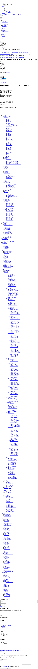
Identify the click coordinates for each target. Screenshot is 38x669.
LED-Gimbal (6, 172)
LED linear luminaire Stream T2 (10, 186)
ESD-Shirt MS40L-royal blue (12, 278)
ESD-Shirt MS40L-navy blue (12, 279)
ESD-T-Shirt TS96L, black (14, 389)
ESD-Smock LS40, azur (13, 434)
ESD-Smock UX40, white (13, 415)
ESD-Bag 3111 (8, 508)
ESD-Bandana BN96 (11, 472)
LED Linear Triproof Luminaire (10, 187)
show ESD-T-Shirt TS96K (13, 369)
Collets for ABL (6, 522)
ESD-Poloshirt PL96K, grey (14, 336)
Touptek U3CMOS (7, 543)
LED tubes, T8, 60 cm (9, 137)
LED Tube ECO (8, 119)
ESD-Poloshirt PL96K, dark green (15, 334)
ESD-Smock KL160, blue (13, 454)
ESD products (4, 269)
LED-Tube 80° (8, 118)
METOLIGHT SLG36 (9, 217)
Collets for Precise (6, 521)
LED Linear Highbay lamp (10, 185)
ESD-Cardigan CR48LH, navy (12, 407)
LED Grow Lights (5, 24)
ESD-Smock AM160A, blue (14, 445)
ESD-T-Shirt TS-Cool (11, 360)
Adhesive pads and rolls (7, 252)
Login (3, 6)
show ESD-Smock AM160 (14, 441)
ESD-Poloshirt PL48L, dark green (15, 319)
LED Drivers (4, 223)
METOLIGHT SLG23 (9, 214)
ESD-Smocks (8, 412)
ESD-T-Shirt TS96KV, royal (14, 372)
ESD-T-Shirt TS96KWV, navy (14, 373)
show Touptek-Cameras (7, 527)
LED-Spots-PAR (8, 148)
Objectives (5, 564)
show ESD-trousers (10, 458)
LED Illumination (4, 21)
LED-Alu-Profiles (5, 22)
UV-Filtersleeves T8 (9, 583)
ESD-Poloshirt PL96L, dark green (15, 342)
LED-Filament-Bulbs (9, 143)
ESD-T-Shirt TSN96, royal (14, 381)
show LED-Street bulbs (9, 210)
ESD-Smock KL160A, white (14, 455)
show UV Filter (6, 579)
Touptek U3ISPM (6, 544)
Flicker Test (6, 248)
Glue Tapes (4, 37)
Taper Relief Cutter (9, 499)
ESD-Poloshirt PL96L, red (13, 344)
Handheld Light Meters (7, 245)
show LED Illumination (7, 116)
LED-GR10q (8, 156)
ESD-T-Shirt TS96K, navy (14, 375)
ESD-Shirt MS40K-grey (11, 284)
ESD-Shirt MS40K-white (11, 283)
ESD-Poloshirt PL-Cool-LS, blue (14, 332)
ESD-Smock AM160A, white (14, 443)
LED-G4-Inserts (8, 149)
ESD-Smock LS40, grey (13, 433)
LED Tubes (6, 117)
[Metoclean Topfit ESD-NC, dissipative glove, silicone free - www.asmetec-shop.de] (12, 57)
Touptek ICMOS (6, 535)
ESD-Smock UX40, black (13, 421)
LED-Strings (6, 157)
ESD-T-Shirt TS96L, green (14, 391)
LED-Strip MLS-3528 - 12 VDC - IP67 (12, 162)
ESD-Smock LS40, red (13, 429)
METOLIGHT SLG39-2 (9, 220)
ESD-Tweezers (6, 495)
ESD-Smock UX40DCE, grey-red (15, 425)
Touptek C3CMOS (7, 529)
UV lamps (3, 36)
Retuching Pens (6, 576)
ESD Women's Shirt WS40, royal (13, 292)
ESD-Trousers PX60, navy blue (12, 460)
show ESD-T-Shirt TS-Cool (14, 361)
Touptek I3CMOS (6, 533)
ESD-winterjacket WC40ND (12, 477)
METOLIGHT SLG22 (9, 213)
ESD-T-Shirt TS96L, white (14, 388)
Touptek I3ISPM (6, 534)
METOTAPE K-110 (7, 596)
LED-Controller (6, 166)
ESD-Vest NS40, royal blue (12, 463)
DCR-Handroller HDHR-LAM (8, 266)
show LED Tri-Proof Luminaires (11, 194)
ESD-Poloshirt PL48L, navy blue (14, 321)
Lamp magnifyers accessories (8, 571)
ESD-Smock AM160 (11, 440)
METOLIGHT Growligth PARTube (9, 241)
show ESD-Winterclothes (11, 471)
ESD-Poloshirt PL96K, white (14, 339)
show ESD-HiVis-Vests (11, 468)
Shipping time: (2, 65)
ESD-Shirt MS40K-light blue (12, 286)
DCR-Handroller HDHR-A (8, 265)
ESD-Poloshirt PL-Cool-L (11, 328)
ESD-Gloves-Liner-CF (9, 485)
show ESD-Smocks (11, 413)
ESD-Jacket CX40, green (11, 301)
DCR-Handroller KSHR (7, 264)
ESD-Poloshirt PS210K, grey (14, 349)
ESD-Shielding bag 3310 (9, 505)
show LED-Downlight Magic (10, 176)
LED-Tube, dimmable (9, 126)
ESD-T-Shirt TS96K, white (14, 370)
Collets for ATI (6, 524)
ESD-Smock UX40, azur (13, 422)
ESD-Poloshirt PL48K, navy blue (15, 313)
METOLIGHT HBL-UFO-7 (10, 205)
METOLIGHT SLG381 (9, 219)
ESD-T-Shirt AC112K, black (14, 395)
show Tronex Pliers (7, 514)
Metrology (3, 33)
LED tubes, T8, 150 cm (9, 140)
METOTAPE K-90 (7, 595)
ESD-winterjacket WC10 (11, 475)
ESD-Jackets (8, 298)
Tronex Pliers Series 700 (7, 516)
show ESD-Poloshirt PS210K (14, 348)
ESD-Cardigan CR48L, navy (12, 405)
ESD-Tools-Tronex (7, 496)
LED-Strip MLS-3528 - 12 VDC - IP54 (12, 161)
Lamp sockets (6, 192)
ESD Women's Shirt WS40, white (13, 290)
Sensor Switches (4, 23)
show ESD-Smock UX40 (13, 414)
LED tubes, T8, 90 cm (9, 138)
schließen (5, 659)
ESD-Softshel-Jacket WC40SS (12, 478)
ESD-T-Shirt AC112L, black (14, 396)
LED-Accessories (6, 167)
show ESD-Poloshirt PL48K (14, 309)
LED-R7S (7, 150)
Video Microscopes (7, 567)
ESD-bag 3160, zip (9, 510)
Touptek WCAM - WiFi (7, 547)
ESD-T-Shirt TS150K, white (14, 366)
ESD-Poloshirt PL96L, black (14, 346)
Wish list (3, 13)
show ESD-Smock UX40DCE (14, 424)
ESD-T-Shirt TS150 (11, 363)
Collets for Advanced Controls (8, 523)
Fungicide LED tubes (9, 129)
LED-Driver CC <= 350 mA (8, 233)
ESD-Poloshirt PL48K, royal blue (15, 314)
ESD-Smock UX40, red (13, 416)
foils (2, 588)
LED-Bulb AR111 (8, 146)
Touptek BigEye (6, 528)
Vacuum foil (6, 591)
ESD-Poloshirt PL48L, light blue (14, 320)
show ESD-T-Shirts (11, 359)
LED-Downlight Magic (7, 175)
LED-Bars (5, 168)
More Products (2, 606)
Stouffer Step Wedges (7, 577)
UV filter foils (6, 580)
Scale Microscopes (7, 562)
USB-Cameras (6, 568)
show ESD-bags (8, 504)
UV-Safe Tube (6, 584)
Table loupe (6, 558)
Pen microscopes (6, 563)
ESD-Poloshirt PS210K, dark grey (15, 352)
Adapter (5, 191)
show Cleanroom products (8, 251)
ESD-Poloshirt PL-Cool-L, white (14, 329)
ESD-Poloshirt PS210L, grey (14, 355)
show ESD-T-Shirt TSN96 (13, 379)
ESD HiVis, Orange (11, 469)
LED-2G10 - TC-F (9, 152)
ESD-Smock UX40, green (13, 417)
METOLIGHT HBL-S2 (9, 204)
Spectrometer (6, 246)
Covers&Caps (6, 259)
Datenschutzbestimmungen (6, 657)
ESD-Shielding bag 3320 (9, 506)
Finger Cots (6, 480)
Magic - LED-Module (9, 178)
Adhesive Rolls (6, 253)
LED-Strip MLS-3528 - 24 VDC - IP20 (12, 163)
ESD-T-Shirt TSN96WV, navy (14, 384)
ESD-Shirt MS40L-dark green (12, 282)
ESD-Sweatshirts (8, 397)
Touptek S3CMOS (7, 540)
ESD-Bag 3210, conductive (10, 511)
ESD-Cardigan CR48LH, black (12, 408)
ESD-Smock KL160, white (14, 453)
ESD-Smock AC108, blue (13, 439)
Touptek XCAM (6, 548)
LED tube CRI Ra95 (9, 131)
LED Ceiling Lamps (7, 182)
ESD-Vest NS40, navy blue (12, 464)
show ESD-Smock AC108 (13, 437)
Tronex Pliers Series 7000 (8, 517)
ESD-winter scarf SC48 (11, 473)
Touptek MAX (6, 537)
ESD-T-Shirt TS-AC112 (11, 392)
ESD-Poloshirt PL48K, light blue (14, 312)
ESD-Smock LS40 (10, 427)
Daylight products (4, 32)
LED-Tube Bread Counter (10, 133)
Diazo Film (5, 575)
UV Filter (3, 35)
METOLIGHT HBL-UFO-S (10, 206)
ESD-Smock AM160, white (14, 442)
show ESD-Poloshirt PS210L (14, 354)
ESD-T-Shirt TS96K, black (14, 377)
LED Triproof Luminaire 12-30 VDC (11, 196)
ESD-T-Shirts (8, 358)
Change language (6, 4)
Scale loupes (6, 556)
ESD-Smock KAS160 (11, 448)
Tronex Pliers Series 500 (7, 515)
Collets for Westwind (7, 520)
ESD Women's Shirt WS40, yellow (13, 294)
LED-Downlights (6, 174)
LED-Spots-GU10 (8, 147)
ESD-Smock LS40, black (13, 432)
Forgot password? (8, 12)
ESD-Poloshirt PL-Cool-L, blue (14, 331)
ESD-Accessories (6, 493)
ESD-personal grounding (7, 488)
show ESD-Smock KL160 (13, 452)
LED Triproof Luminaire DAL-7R (11, 197)
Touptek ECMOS (6, 531)
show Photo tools (6, 574)
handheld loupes (6, 557)
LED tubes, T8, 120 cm (9, 139)
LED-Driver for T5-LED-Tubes (12, 125)
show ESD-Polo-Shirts (11, 307)
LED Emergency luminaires (8, 189)
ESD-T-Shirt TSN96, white (14, 380)
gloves (5, 258)
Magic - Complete (8, 177)
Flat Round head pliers (9, 502)
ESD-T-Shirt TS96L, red (13, 390)
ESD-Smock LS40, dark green (14, 436)
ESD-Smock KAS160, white (14, 450)
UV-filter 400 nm (6, 585)
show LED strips (8, 159)
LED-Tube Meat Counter (9, 132)
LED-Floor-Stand (6, 180)
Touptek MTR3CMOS (7, 539)
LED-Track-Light (6, 170)
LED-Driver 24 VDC (7, 229)
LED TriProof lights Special (10, 195)
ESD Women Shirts (9, 288)
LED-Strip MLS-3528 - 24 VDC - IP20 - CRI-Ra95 (13, 164)
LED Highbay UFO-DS (9, 207)
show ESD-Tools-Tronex (9, 497)
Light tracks (6, 171)
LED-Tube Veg (8, 136)
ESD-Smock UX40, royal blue (14, 420)
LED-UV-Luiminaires (7, 221)
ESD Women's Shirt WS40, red (12, 293)
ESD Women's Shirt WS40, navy (13, 297)
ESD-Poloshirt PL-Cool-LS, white (15, 330)
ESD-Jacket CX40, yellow (12, 302)
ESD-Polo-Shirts (8, 306)
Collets (3, 29)
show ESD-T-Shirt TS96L (13, 387)
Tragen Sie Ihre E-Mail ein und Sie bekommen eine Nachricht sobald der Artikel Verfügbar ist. (15, 655)
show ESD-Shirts (10, 274)
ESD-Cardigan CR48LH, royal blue (13, 406)
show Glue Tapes (6, 593)
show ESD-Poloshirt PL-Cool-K (14, 325)
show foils (5, 589)
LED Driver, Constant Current (8, 226)
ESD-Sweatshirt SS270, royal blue (13, 401)
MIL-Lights (4, 25)
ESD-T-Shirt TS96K (11, 368)
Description (4, 82)
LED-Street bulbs (6, 209)
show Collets (6, 519)
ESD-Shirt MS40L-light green (12, 281)
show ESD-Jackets (10, 299)
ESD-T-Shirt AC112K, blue (14, 394)
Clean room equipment (7, 268)
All (2, 20)
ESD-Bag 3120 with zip (9, 509)
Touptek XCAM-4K (7, 549)
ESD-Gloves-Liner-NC (9, 483)
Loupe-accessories (6, 561)
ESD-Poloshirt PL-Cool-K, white (14, 326)
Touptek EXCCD (6, 532)
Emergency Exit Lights (7, 188)
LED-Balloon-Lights (7, 200)
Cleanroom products (5, 250)
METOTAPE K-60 (7, 594)
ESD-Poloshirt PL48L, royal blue (14, 322)
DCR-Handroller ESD (7, 262)
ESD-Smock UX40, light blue (14, 419)
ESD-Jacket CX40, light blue (12, 304)
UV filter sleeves (6, 581)
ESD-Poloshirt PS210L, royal (14, 356)
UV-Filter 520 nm (6, 587)
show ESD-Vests (10, 461)
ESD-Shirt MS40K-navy (11, 287)
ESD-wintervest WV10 (11, 476)
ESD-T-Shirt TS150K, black (14, 367)
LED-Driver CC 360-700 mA (8, 234)
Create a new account (9, 11)
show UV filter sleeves (9, 582)
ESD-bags (5, 503)
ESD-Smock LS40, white (13, 428)
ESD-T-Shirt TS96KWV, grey (14, 376)
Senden (2, 659)
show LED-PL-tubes (9, 151)
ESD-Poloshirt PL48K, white (14, 315)
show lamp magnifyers (7, 570)
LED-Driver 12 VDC (7, 228)
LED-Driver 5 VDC (7, 227)
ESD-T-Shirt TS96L (11, 386)
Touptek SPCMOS (7, 541)
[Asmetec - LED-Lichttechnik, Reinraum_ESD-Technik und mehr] (11, 14)
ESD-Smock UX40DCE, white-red (15, 426)
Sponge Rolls (4, 38)
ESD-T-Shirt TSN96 (11, 378)
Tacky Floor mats (6, 255)
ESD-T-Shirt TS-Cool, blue (14, 362)
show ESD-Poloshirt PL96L (14, 341)
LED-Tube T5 (8, 123)
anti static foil (6, 271)
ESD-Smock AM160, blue (13, 444)
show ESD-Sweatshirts (11, 398)
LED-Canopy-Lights (7, 198)
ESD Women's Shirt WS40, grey (12, 295)
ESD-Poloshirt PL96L (11, 340)
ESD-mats (5, 491)
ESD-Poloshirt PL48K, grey (14, 311)
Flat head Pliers (8, 501)
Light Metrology (4, 26)
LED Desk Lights (6, 179)
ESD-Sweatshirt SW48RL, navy (12, 400)
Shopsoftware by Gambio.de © (15, 650)
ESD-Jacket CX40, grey (11, 303)
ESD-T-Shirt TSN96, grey (13, 385)
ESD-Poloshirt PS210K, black (14, 351)
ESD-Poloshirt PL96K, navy (14, 337)
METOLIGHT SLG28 (9, 215)
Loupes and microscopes (5, 31)
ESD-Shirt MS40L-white (11, 275)
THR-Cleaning (6, 260)
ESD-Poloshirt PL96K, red (14, 338)
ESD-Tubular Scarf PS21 (11, 474)
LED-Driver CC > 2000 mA (8, 236)
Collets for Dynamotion (7, 525)
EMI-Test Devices (6, 247)
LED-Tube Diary (8, 135)
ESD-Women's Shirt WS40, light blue (13, 291)
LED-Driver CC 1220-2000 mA (9, 235)
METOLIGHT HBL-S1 (9, 203)
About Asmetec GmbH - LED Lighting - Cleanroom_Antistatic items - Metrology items (15, 52)
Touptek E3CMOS (7, 530)
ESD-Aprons (8, 456)
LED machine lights (7, 173)
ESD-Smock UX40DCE (11, 423)
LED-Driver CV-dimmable (8, 232)
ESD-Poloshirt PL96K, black (14, 335)
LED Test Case (6, 190)
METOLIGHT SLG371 (9, 218)
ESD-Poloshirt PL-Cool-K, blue (14, 327)
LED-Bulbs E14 (8, 144)
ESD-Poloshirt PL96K (11, 333)
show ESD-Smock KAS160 (14, 449)
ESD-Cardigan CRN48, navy (12, 410)
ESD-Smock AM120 (11, 446)
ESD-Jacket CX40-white (11, 300)
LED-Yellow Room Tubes (10, 127)
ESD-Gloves (6, 481)
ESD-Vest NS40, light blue (12, 462)
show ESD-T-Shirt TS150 (13, 364)
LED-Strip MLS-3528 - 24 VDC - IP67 (12, 165)
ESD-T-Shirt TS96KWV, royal (14, 374)
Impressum (2, 650)
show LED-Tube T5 (11, 124)
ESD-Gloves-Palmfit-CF (9, 486)
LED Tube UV (8, 128)
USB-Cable (6, 552)
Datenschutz (6, 650)
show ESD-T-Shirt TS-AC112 (14, 393)
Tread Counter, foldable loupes (8, 555)
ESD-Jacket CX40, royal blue (12, 305)
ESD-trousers (8, 457)
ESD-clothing (6, 272)
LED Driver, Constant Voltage (8, 225)
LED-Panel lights (6, 181)
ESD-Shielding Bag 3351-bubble (11, 507)
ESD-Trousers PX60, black (12, 459)
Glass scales (6, 566)
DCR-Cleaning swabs (7, 267)
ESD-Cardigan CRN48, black (12, 411)
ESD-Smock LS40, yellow (14, 430)
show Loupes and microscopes (8, 554)
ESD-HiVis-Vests (8, 467)
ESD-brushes (6, 494)
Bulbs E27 (7, 142)
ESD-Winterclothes (9, 470)
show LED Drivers (7, 224)
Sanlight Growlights (7, 240)
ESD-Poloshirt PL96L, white (14, 347)
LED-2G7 (7, 154)
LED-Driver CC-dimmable (8, 237)
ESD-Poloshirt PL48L (11, 316)
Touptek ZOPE (6, 550)
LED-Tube (7, 120)
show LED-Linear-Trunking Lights (11, 184)
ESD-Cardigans (8, 402)
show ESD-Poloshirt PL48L (14, 317)
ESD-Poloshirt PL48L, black (14, 323)
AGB (9, 650)
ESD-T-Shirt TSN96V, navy (14, 383)
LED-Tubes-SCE (8, 121)
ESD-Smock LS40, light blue (14, 431)
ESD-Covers (6, 487)
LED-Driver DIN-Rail (7, 231)
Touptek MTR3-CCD (7, 538)
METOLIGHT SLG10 (9, 211)
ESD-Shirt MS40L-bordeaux (12, 280)
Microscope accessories (7, 565)
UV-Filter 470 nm (6, 586)
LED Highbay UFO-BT (9, 208)
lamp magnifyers (4, 569)
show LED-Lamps (8, 141)
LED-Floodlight (6, 199)
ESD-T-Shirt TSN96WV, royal (14, 382)
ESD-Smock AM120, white (14, 447)
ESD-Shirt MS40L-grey (11, 276)
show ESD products (7, 270)
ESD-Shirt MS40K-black (11, 285)
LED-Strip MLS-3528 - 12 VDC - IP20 (12, 160)
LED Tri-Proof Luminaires (8, 193)
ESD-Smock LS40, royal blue (14, 435)
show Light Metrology (7, 244)
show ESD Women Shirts (11, 289)
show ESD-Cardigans (11, 403)
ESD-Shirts (7, 273)
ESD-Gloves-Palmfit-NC (9, 484)
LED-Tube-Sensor (8, 130)
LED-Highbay (6, 201)
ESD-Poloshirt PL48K (11, 308)
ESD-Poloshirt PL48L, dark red (14, 318)
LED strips (5, 158)
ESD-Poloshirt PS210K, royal (14, 350)
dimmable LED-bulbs (9, 145)
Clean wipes (6, 256)
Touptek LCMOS (6, 536)
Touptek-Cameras (4, 30)
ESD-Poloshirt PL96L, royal (14, 345)
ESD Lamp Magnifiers (7, 492)
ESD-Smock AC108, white (14, 438)
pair (0, 74)
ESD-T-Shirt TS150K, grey (14, 365)
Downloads (4, 51)
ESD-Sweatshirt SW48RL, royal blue (13, 399)
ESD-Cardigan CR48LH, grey (12, 409)
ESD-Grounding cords (7, 489)
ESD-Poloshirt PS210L (11, 353)
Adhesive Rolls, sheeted (7, 254)
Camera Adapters (6, 551)
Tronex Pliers (4, 28)
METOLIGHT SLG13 (9, 212)
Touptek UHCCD (6, 546)
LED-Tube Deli (8, 134)
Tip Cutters (7, 500)
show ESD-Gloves (8, 482)
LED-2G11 (7, 153)
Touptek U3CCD (6, 542)
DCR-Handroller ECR (7, 261)
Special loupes (6, 560)
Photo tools (4, 34)
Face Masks (6, 257)
